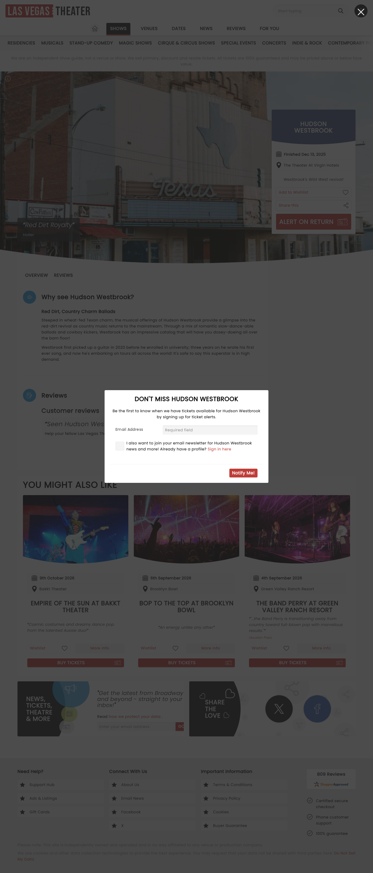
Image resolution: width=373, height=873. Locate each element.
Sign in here (220, 449)
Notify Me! (243, 473)
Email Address (129, 429)
